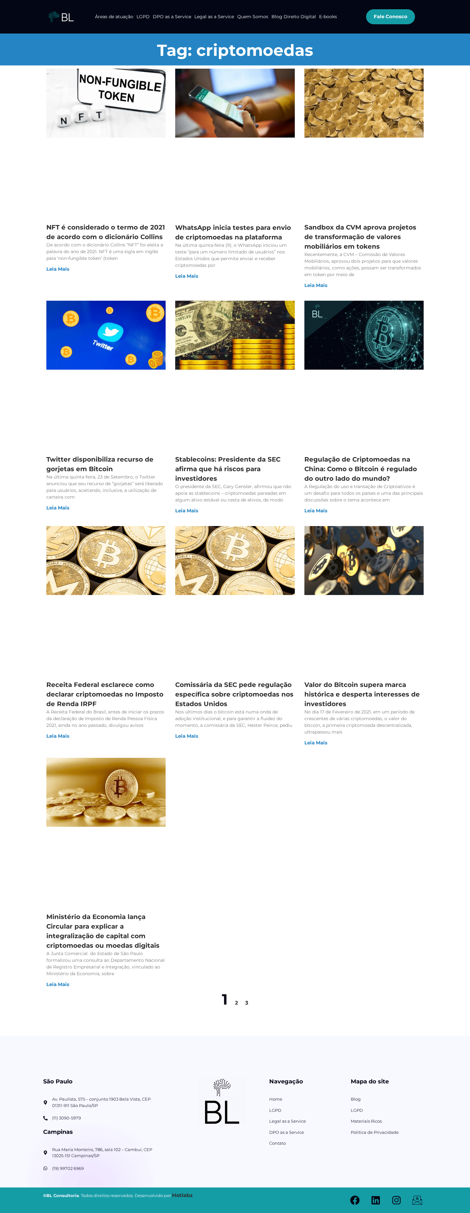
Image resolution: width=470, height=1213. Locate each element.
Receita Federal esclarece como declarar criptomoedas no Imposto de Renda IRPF (104, 694)
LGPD (143, 16)
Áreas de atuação (114, 16)
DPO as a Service (172, 16)
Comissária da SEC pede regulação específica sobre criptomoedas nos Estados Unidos (234, 694)
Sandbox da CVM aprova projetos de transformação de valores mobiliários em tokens (360, 236)
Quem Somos (252, 16)
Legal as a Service (214, 16)
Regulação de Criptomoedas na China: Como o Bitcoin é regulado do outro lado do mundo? (360, 469)
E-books (328, 16)
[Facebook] (354, 1200)
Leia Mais (57, 269)
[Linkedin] (375, 1200)
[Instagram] (396, 1200)
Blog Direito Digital (293, 16)
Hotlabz (182, 1195)
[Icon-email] (417, 1200)
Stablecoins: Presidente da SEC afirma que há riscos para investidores (227, 469)
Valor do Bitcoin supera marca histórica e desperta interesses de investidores (362, 694)
